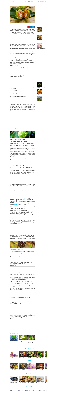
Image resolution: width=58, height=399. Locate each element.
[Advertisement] (22, 39)
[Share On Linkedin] (31, 27)
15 (25, 213)
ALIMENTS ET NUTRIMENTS (31, 1)
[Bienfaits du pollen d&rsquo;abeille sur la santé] (39, 37)
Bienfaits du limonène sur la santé (22, 357)
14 (26, 204)
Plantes (39, 25)
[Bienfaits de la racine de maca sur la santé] (39, 91)
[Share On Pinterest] (29, 27)
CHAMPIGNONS (29, 373)
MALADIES (25, 1)
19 (15, 265)
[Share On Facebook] (34, 27)
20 (34, 277)
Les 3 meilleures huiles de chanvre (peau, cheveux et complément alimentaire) (42, 33)
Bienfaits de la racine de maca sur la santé (42, 94)
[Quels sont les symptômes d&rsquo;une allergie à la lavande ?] (39, 45)
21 (15, 286)
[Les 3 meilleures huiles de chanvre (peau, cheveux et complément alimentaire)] (39, 29)
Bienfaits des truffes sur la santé (13, 382)
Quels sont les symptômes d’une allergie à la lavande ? (42, 48)
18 (30, 239)
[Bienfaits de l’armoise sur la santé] (39, 84)
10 (13, 156)
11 (28, 173)
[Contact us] (27, 27)
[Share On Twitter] (33, 27)
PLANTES (37, 1)
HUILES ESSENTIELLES (43, 1)
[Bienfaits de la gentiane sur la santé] (39, 98)
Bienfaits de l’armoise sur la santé (41, 87)
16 (30, 221)
